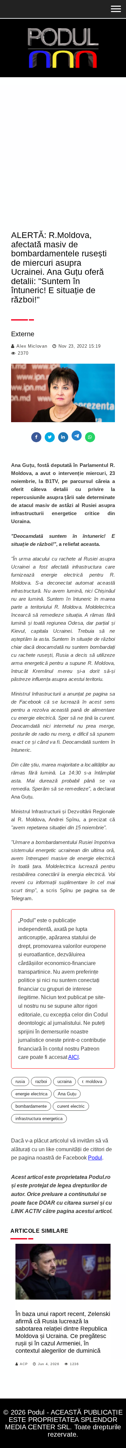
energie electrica (31, 1093)
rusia (20, 1081)
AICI (73, 1057)
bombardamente (31, 1106)
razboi (41, 1081)
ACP (24, 1364)
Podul (95, 1158)
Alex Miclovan (31, 346)
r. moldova (92, 1081)
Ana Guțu (67, 1093)
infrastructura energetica (38, 1118)
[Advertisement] (63, 143)
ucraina (64, 1081)
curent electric (71, 1106)
